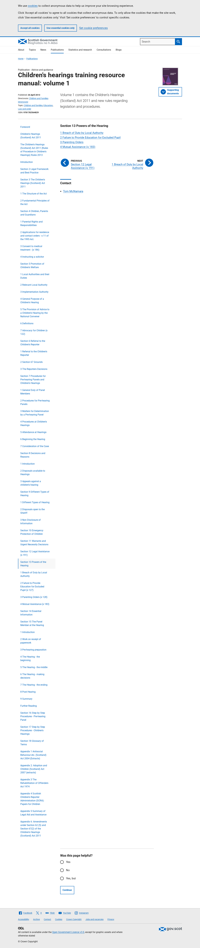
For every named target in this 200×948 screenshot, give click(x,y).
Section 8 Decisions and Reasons (32, 455)
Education (48, 105)
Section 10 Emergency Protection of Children (31, 532)
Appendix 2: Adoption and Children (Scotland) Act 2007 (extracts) (33, 769)
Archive (36, 919)
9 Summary (26, 698)
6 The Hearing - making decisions (32, 676)
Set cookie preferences (93, 28)
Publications (57, 49)
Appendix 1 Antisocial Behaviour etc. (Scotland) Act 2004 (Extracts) (33, 755)
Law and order (24, 109)
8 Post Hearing (28, 691)
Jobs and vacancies (95, 919)
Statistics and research (80, 49)
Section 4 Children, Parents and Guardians (34, 213)
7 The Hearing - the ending (33, 684)
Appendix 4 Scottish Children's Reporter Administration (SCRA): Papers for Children (32, 798)
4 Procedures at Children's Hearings (33, 423)
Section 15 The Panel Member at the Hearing (32, 623)
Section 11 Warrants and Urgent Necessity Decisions (34, 543)
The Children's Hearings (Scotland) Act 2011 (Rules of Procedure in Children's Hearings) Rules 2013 (34, 149)
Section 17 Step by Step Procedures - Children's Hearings (32, 730)
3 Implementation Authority (34, 291)
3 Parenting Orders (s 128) (33, 597)
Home (20, 58)
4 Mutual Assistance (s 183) (34, 604)
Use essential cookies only (61, 28)
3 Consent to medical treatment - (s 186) (31, 248)
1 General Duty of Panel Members (32, 392)
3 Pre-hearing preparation (33, 649)
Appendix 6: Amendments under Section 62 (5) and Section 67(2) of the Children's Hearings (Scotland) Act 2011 (33, 828)
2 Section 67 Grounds (31, 362)
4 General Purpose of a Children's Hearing (32, 300)
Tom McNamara (73, 191)
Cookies (58, 919)
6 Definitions (26, 323)
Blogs (119, 49)
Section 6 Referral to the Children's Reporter (32, 343)
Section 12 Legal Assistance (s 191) (34, 553)
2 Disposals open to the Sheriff (32, 511)
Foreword (25, 127)
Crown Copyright (74, 919)
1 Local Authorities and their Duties (34, 276)
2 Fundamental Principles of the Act (34, 202)
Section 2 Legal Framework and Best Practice (34, 171)
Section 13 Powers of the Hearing (33, 564)
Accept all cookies (30, 28)
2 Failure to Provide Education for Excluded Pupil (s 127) (32, 586)
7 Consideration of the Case (34, 446)
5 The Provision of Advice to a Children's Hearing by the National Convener (34, 313)
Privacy (110, 919)
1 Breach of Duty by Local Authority (33, 574)
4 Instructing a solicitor (32, 256)
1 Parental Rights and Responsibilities (31, 223)
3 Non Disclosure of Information (30, 522)
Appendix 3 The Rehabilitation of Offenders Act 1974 (34, 783)
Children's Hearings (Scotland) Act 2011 (30, 136)
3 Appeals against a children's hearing (30, 483)
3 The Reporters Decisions (33, 369)
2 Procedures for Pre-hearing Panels (35, 402)
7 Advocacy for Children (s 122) (33, 332)
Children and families (33, 105)
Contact (47, 919)
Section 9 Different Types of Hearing (34, 493)
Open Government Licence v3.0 (68, 932)
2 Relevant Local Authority (33, 284)
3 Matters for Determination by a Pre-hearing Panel (34, 413)
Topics (32, 49)
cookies (33, 5)
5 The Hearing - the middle (33, 667)
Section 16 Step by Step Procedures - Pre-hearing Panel (32, 716)
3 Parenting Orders (71, 142)
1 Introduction (27, 463)
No (68, 870)
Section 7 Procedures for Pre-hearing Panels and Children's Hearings (33, 379)
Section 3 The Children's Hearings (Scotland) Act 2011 (32, 183)
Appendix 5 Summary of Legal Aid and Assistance (33, 813)
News (43, 49)
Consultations (104, 49)
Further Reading (28, 705)
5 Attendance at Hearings (33, 432)
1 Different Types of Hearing (34, 502)
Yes (68, 862)
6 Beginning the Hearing (32, 439)
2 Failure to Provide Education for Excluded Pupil (90, 137)
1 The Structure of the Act (33, 193)
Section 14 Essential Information (30, 613)
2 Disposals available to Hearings (32, 472)
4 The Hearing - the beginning (30, 658)
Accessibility (23, 919)
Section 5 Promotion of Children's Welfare (32, 265)
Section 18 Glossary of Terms (32, 743)
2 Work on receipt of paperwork (30, 641)
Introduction (26, 162)
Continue (67, 890)
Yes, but (71, 878)
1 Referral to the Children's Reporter (33, 353)
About (21, 49)
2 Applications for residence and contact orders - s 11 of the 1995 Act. (34, 236)
